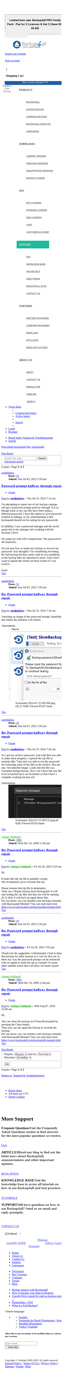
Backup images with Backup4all (30, 1289)
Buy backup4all (35, 446)
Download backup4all (13, 446)
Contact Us (18, 1259)
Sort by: (33, 1054)
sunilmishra (7, 472)
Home (15, 1252)
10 (17, 475)
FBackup (42, 1239)
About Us (17, 1255)
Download (18, 1271)
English (23, 1317)
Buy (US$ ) (16, 34)
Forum (15, 1280)
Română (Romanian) (30, 1323)
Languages (18, 1265)
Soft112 (49, 1243)
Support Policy (13, 1363)
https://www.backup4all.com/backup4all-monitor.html (31, 907)
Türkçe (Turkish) (28, 1326)
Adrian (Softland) (11, 836)
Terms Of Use (31, 1363)
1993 (19, 840)
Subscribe (12, 1347)
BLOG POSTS (10, 1173)
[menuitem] (26, 413)
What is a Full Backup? (25, 1305)
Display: (9, 1054)
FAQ (4, 1145)
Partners (16, 1262)
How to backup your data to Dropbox (33, 1292)
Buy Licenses (19, 1274)
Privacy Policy (49, 1363)
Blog (14, 1283)
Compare (17, 1277)
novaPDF (11, 1243)
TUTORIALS (9, 1197)
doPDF (22, 1243)
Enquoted (34, 1246)
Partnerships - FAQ (22, 1302)
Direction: (10, 1057)
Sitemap (10, 1366)
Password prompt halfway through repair (31, 486)
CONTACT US (10, 1226)
